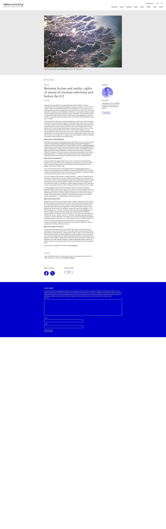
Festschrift (114, 7)
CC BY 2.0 (81, 69)
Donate (161, 7)
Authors (149, 7)
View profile (106, 113)
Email (45, 324)
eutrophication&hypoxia (63, 69)
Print (68, 272)
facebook (46, 273)
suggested (85, 210)
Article (46, 85)
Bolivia (56, 143)
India (76, 143)
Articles (122, 7)
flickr (70, 69)
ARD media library (73, 245)
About (154, 7)
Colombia (67, 143)
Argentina (72, 143)
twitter (52, 273)
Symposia (129, 7)
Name (46, 318)
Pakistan (86, 143)
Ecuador (52, 143)
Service (142, 7)
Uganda (80, 143)
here (59, 145)
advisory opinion (80, 169)
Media (135, 7)
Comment (46, 298)
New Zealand (61, 143)
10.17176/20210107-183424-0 (67, 258)
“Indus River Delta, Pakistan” (50, 69)
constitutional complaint (88, 145)
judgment (52, 187)
